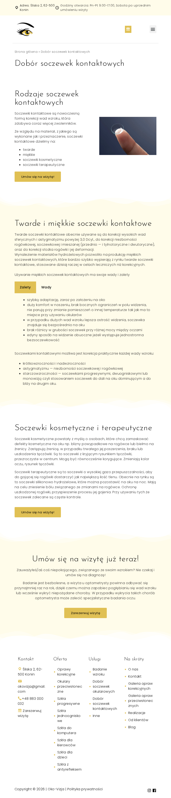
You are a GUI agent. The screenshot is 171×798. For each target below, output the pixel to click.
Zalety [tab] (25, 287)
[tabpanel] (85, 320)
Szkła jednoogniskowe (69, 715)
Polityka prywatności (85, 789)
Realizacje (137, 712)
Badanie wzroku (100, 672)
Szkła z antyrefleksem (69, 767)
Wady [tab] (46, 287)
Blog (132, 727)
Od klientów (138, 720)
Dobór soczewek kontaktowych (105, 703)
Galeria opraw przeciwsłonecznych (140, 700)
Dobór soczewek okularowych (104, 686)
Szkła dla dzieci (64, 755)
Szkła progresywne (68, 701)
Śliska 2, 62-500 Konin (30, 672)
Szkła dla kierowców (66, 743)
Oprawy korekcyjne (66, 672)
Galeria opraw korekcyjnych (140, 686)
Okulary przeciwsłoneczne (69, 686)
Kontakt (134, 676)
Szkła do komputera (66, 730)
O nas (133, 669)
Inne (96, 715)
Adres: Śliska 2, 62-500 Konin (37, 7)
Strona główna (26, 52)
